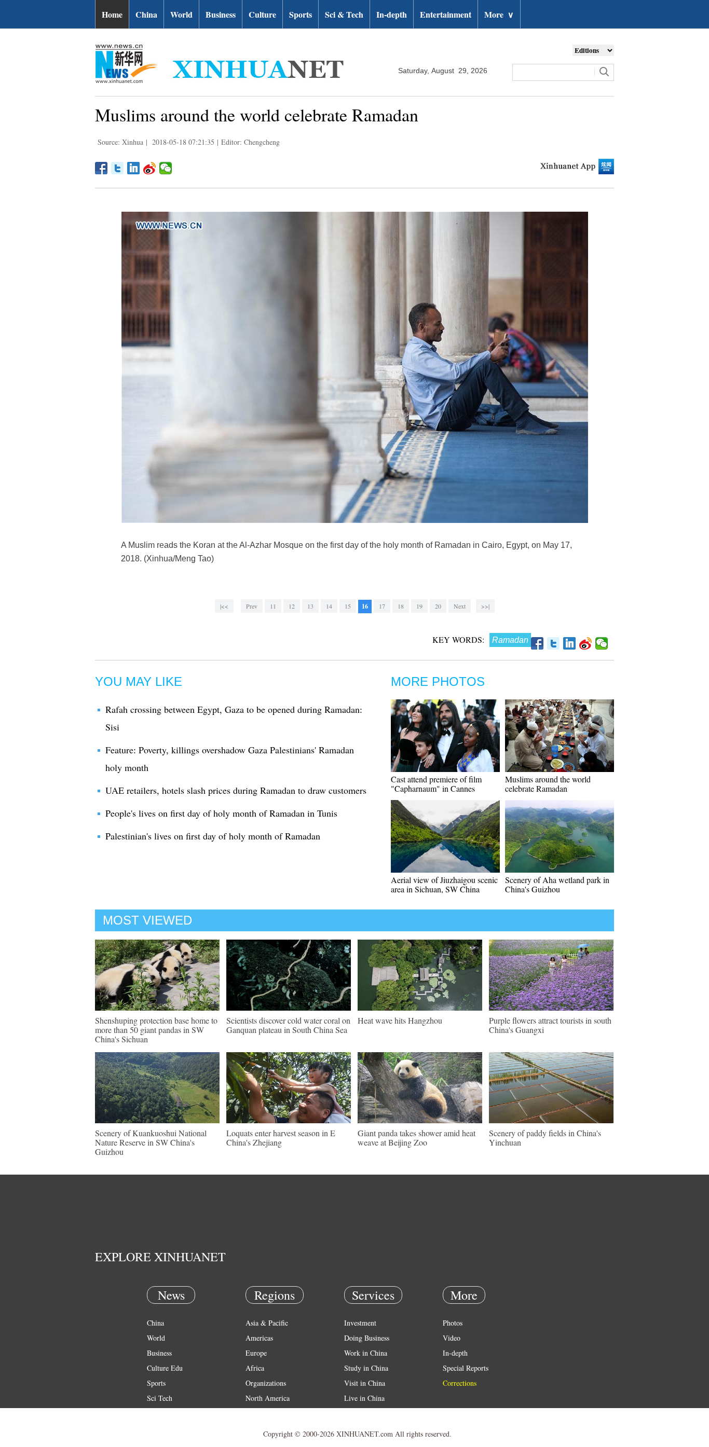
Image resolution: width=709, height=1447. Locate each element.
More (499, 14)
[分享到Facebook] (101, 168)
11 (273, 606)
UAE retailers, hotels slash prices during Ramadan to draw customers (235, 790)
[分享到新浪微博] (149, 168)
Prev (251, 606)
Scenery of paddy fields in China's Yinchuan (545, 1137)
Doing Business (366, 1338)
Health (156, 1413)
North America (268, 1398)
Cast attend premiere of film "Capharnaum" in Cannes (436, 784)
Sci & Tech (344, 14)
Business (221, 14)
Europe (256, 1353)
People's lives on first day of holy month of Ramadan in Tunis (221, 813)
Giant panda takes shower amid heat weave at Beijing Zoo (416, 1137)
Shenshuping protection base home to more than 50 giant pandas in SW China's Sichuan (156, 1029)
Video (451, 1338)
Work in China (365, 1353)
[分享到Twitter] (117, 168)
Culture (262, 14)
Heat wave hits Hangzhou (400, 1020)
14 (329, 606)
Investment (360, 1323)
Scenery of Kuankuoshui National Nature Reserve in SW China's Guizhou (151, 1142)
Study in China (366, 1368)
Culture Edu (165, 1368)
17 (382, 606)
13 (310, 606)
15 (348, 606)
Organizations (266, 1383)
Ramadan (510, 640)
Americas (259, 1338)
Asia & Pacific (267, 1323)
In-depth (391, 14)
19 (419, 606)
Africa (255, 1368)
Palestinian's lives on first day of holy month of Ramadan (212, 836)
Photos (452, 1323)
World (181, 14)
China (146, 14)
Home (112, 14)
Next (460, 606)
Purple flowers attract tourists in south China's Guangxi (550, 1025)
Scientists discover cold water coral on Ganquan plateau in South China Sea (288, 1025)
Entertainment (445, 14)
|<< (224, 606)
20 (438, 606)
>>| (485, 606)
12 (292, 606)
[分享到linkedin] (133, 168)
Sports (300, 14)
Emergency (360, 1413)
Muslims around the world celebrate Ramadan (548, 784)
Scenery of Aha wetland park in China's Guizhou (557, 884)
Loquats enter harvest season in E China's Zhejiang (280, 1137)
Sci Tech (159, 1398)
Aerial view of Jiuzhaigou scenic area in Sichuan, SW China (444, 884)
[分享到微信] (165, 168)
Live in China (364, 1398)
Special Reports (465, 1368)
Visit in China (364, 1383)
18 (401, 606)
